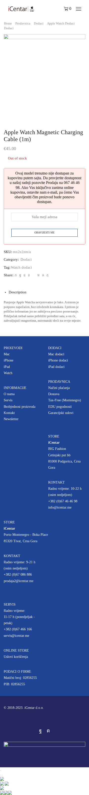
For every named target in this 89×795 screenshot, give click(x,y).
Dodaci (39, 23)
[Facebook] (20, 275)
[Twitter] (15, 275)
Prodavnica (22, 23)
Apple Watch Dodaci (61, 23)
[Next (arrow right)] (2, 775)
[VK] (24, 275)
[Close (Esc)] (0, 770)
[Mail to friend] (33, 275)
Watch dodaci (21, 267)
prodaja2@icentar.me (18, 581)
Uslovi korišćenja (16, 657)
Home (8, 23)
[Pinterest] (29, 275)
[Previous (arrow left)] (0, 775)
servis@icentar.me (16, 636)
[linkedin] (38, 275)
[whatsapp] (43, 275)
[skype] (46, 275)
